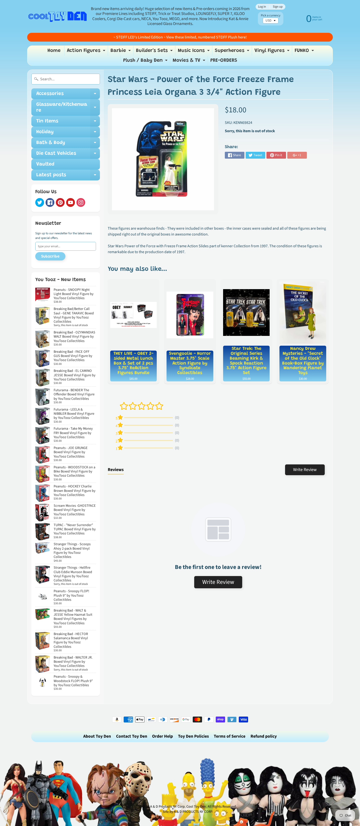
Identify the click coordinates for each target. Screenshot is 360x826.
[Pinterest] (60, 202)
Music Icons (194, 52)
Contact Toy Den (131, 736)
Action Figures (87, 52)
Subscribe (50, 257)
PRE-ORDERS (223, 60)
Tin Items (68, 123)
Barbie (121, 52)
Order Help (162, 736)
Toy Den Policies (193, 736)
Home (54, 50)
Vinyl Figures (272, 52)
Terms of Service (229, 736)
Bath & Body (68, 144)
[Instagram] (80, 202)
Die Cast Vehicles (68, 155)
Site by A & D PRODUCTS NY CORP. (188, 811)
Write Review (305, 470)
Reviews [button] (116, 470)
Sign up (278, 6)
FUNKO (305, 52)
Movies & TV (189, 61)
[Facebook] (50, 202)
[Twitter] (39, 202)
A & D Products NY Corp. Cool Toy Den (178, 806)
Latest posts (68, 176)
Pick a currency (270, 15)
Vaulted (45, 164)
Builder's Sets (155, 52)
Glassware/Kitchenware (68, 107)
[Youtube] (70, 202)
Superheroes (233, 52)
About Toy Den (97, 736)
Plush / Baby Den (146, 61)
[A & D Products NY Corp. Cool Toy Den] (57, 16)
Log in (262, 6)
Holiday (68, 133)
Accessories (68, 95)
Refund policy (264, 736)
